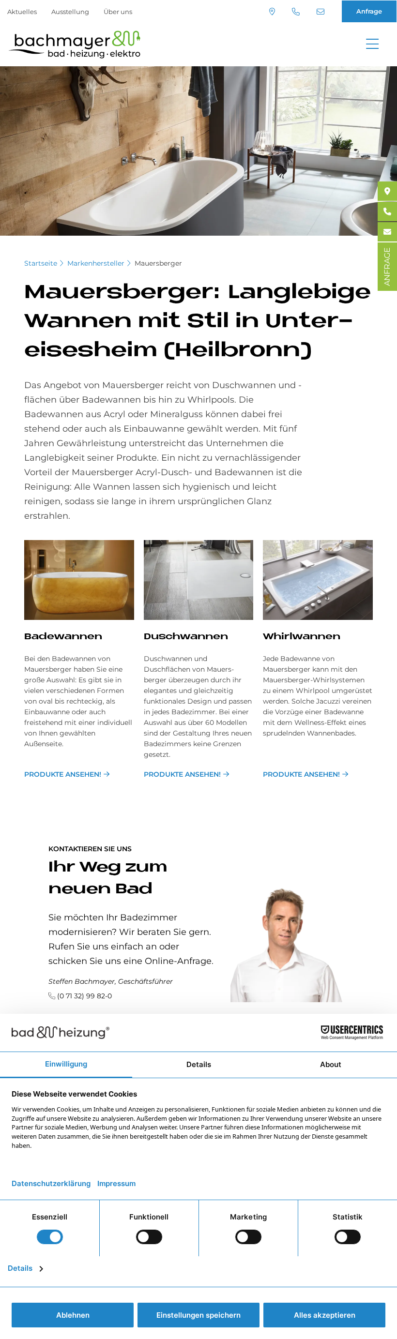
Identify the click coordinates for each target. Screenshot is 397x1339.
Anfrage (369, 11)
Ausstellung (70, 11)
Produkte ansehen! (62, 774)
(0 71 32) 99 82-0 (297, 11)
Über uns (118, 11)
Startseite (40, 263)
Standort (273, 11)
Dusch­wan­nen (186, 637)
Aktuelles (22, 11)
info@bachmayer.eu (322, 11)
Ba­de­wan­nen (63, 637)
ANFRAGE (387, 266)
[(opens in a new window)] (387, 191)
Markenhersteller (95, 263)
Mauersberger (158, 263)
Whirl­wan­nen (301, 637)
